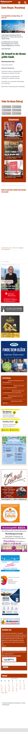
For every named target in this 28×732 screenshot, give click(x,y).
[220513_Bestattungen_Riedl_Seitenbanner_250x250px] (14, 526)
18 (20, 687)
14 (5, 687)
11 (20, 685)
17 (16, 687)
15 (9, 687)
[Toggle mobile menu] (19, 2)
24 (16, 689)
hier (3, 644)
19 (24, 687)
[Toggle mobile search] (25, 2)
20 (1, 689)
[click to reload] (9, 659)
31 (16, 691)
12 (24, 685)
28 (5, 691)
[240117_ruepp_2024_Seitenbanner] (10, 316)
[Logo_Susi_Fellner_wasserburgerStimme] (10, 556)
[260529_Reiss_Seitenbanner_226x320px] (10, 589)
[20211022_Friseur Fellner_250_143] (10, 575)
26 (24, 689)
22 (9, 689)
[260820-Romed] (13, 122)
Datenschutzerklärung (16, 652)
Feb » (6, 692)
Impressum (18, 703)
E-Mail (4, 646)
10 (16, 685)
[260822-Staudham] (13, 141)
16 (13, 687)
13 (1, 687)
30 (13, 691)
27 (1, 691)
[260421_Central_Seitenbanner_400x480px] (14, 470)
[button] (6, 106)
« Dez (2, 692)
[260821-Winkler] (13, 161)
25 (20, 689)
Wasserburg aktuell (5, 249)
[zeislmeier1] (10, 619)
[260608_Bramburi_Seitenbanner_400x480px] (14, 435)
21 (5, 689)
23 (13, 689)
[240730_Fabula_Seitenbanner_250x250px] (10, 504)
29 (9, 691)
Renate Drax (5, 247)
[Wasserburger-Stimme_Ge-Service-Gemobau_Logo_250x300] (10, 410)
